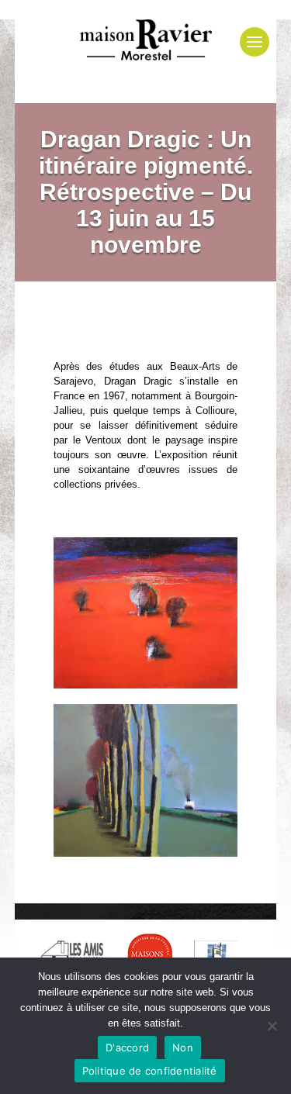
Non (182, 1047)
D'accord (127, 1047)
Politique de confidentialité (149, 1071)
